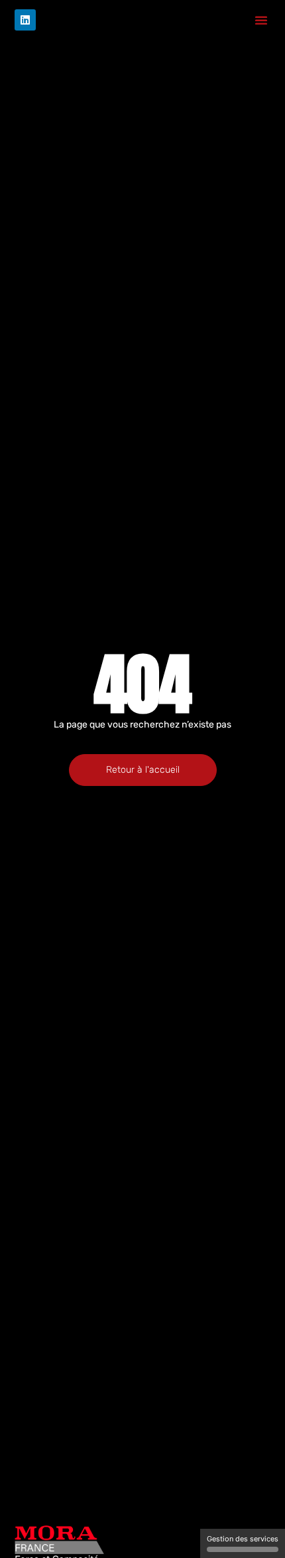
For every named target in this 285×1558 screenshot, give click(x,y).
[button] (261, 20)
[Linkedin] (25, 20)
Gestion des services (242, 1538)
